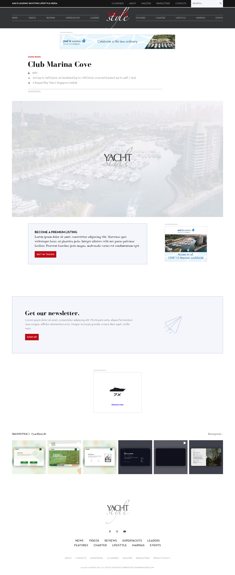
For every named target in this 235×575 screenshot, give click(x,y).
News (15, 18)
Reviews (51, 18)
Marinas (200, 18)
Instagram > (215, 433)
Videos (32, 18)
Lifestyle (181, 18)
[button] (29, 457)
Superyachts (73, 18)
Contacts (180, 4)
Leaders (94, 18)
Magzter (146, 4)
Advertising (96, 558)
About (132, 4)
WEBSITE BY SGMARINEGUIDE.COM (138, 567)
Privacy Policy (161, 558)
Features (140, 18)
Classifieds (118, 4)
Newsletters (163, 4)
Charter (160, 18)
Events (219, 18)
